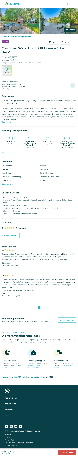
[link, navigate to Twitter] (15, 426)
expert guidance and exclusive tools (35, 366)
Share (66, 42)
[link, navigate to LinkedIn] (20, 426)
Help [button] (7, 416)
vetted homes (7, 367)
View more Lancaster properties (17, 37)
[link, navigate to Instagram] (11, 426)
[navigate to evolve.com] (7, 391)
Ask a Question (67, 320)
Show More (6, 122)
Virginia (26, 377)
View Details (6, 454)
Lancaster (35, 377)
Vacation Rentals (9, 377)
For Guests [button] (10, 404)
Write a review (10, 236)
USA (19, 377)
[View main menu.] (72, 4)
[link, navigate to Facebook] (6, 426)
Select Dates (67, 453)
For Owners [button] (11, 398)
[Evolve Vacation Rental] (12, 4)
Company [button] (9, 410)
